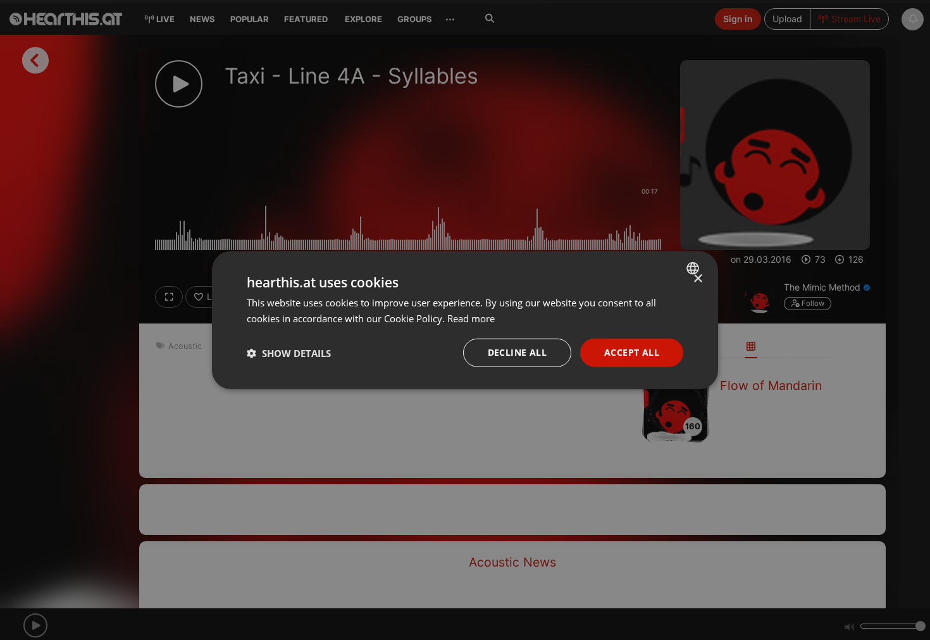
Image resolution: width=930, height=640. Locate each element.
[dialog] (465, 320)
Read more (471, 317)
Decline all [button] (517, 352)
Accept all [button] (631, 352)
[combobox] (694, 267)
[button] (289, 353)
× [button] (697, 278)
